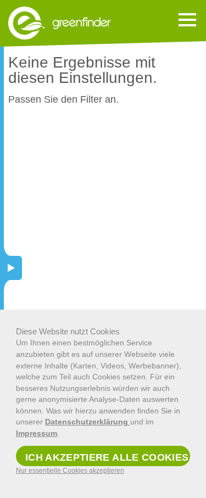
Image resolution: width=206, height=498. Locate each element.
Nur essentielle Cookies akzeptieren (70, 470)
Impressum (36, 433)
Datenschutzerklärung (87, 421)
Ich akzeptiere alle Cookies (107, 457)
